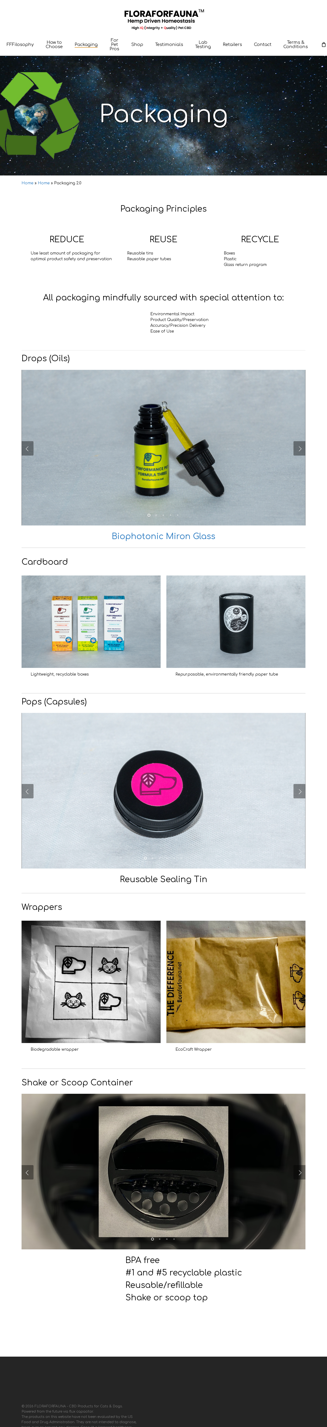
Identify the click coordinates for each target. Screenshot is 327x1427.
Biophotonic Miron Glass (163, 536)
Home (28, 183)
